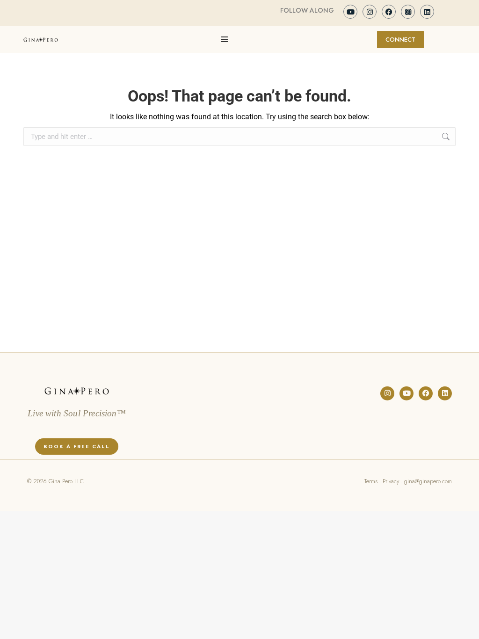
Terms (370, 481)
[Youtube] (350, 12)
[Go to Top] (465, 625)
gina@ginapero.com (428, 481)
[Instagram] (370, 12)
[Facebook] (389, 12)
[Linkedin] (427, 12)
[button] (224, 39)
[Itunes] (408, 12)
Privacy (391, 481)
